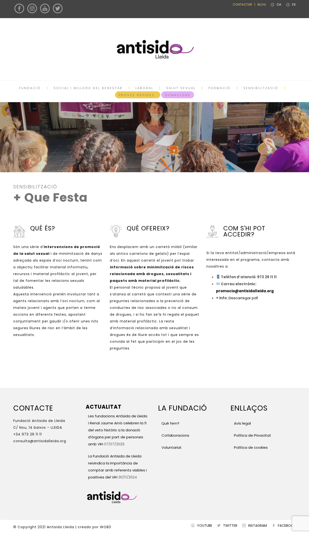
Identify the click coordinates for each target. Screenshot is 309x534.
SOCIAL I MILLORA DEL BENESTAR (88, 88)
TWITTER (230, 525)
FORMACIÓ (219, 88)
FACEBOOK (287, 525)
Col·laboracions (175, 435)
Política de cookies (251, 447)
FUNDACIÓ (30, 88)
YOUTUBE (204, 525)
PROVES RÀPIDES (136, 95)
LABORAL (144, 88)
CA (279, 4)
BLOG (262, 4)
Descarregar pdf (243, 297)
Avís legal (242, 423)
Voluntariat (172, 447)
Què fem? (170, 423)
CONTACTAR (242, 4)
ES (294, 4)
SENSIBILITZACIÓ (260, 88)
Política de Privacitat (252, 435)
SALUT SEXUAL (181, 88)
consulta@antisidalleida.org (39, 441)
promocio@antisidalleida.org (245, 290)
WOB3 (105, 527)
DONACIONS (177, 95)
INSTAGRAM (257, 525)
